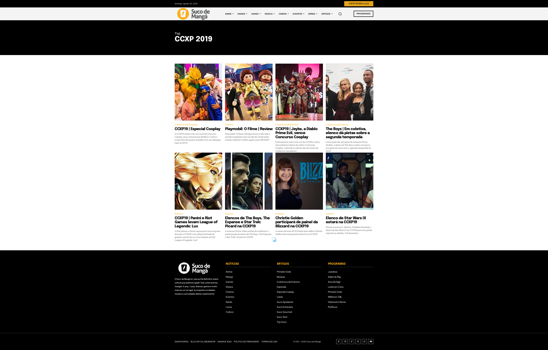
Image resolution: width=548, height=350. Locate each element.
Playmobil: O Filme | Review (249, 129)
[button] (340, 14)
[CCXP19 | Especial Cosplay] (198, 92)
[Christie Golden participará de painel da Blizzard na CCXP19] (299, 181)
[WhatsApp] (364, 341)
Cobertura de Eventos (186, 124)
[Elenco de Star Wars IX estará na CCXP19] (349, 181)
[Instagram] (345, 341)
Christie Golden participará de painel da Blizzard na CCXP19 (296, 222)
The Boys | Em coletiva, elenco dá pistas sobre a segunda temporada (348, 133)
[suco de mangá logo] (194, 13)
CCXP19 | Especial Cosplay (197, 129)
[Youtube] (370, 341)
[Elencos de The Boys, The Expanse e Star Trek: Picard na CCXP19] (249, 181)
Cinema (229, 124)
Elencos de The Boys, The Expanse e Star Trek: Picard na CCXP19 (247, 222)
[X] (357, 341)
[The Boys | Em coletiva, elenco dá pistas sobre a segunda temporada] (349, 92)
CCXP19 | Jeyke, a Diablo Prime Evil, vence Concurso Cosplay (296, 133)
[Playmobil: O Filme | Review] (249, 92)
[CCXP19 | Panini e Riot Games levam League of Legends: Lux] (198, 181)
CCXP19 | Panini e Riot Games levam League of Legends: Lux (196, 222)
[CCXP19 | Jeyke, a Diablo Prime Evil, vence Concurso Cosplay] (299, 92)
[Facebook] (338, 341)
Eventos (179, 213)
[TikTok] (351, 341)
